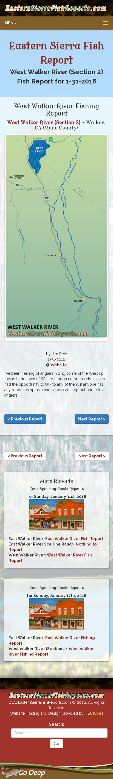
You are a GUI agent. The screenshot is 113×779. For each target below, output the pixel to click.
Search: (56, 724)
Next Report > (91, 419)
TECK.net (94, 713)
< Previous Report (25, 419)
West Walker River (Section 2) (44, 122)
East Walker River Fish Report (74, 538)
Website (58, 365)
